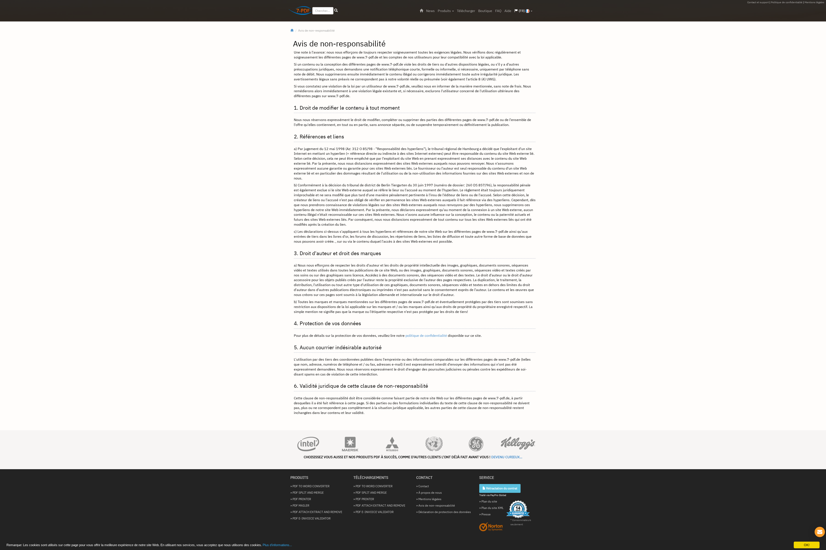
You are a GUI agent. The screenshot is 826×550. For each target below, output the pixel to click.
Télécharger (466, 11)
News (430, 11)
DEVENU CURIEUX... (506, 457)
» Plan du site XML (491, 508)
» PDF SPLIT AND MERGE (307, 493)
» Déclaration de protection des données (443, 512)
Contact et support (758, 2)
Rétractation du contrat (501, 488)
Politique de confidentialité (786, 2)
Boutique (485, 11)
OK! (806, 545)
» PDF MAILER (299, 505)
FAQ (498, 11)
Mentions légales (814, 2)
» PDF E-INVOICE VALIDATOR (310, 518)
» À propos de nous (429, 493)
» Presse (485, 514)
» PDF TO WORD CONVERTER (310, 486)
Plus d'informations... (277, 545)
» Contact (422, 486)
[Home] (421, 10)
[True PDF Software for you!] (298, 11)
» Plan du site (488, 501)
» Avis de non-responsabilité (435, 505)
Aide (507, 11)
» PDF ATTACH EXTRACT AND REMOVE (316, 512)
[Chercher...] (336, 10)
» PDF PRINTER (300, 499)
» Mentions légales (428, 499)
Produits (445, 11)
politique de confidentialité (426, 335)
